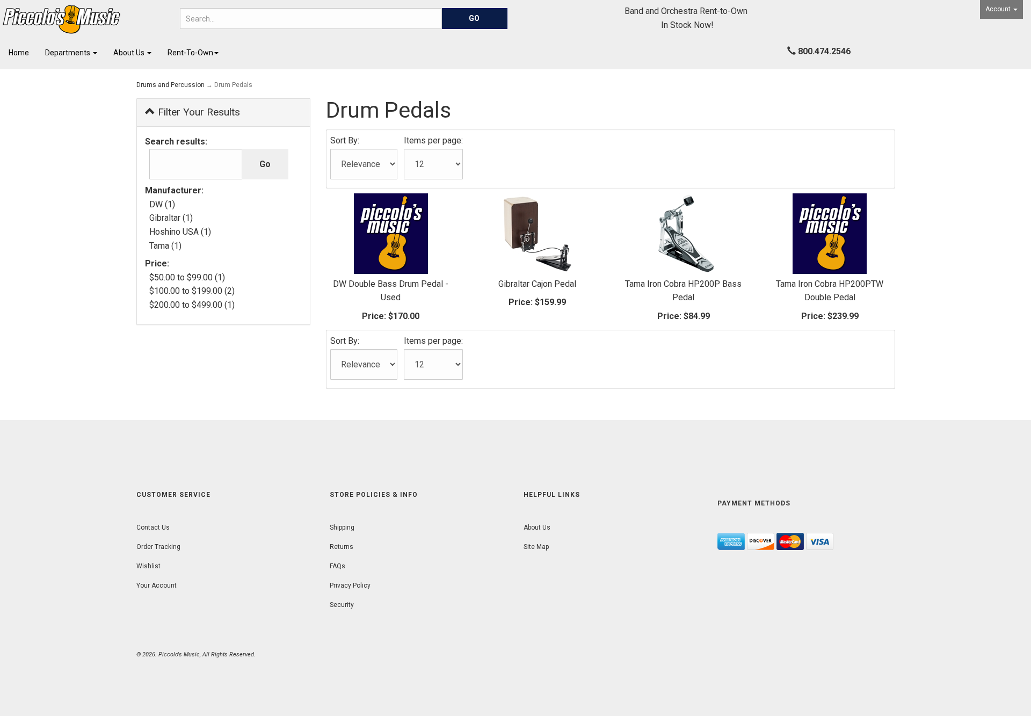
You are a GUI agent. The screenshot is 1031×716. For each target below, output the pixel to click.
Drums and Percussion (170, 85)
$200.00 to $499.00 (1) (192, 305)
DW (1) (162, 204)
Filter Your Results (197, 112)
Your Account (156, 585)
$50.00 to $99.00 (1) (187, 277)
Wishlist (148, 566)
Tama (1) (165, 246)
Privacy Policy (350, 585)
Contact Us (153, 527)
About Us (129, 52)
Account (998, 9)
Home (19, 52)
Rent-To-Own (190, 52)
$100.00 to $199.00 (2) (192, 291)
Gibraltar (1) (171, 218)
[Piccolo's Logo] (86, 19)
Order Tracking (158, 547)
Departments (68, 52)
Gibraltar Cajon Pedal (537, 284)
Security (342, 605)
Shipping (342, 527)
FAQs (337, 566)
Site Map (536, 547)
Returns (341, 547)
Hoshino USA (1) (180, 232)
